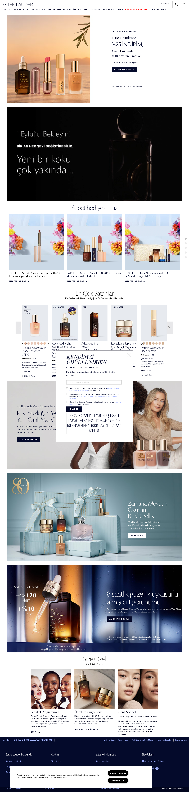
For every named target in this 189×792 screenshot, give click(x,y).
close (129, 355)
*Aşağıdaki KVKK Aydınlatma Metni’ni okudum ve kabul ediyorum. (94, 389)
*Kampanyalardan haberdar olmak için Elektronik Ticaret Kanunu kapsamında (94, 396)
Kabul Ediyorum (118, 773)
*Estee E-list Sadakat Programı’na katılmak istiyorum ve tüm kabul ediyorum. (95, 403)
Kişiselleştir (118, 780)
